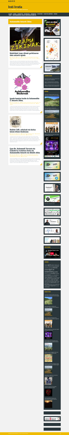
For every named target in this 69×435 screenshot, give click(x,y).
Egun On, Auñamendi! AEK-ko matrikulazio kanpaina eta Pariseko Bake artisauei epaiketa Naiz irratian (52, 82)
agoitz (49, 265)
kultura (48, 279)
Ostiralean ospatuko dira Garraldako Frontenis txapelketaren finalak (50, 387)
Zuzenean (55, 14)
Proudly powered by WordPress (13, 433)
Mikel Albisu (14, 156)
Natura (33, 133)
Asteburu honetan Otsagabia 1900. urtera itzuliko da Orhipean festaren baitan (51, 353)
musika (58, 281)
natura (49, 282)
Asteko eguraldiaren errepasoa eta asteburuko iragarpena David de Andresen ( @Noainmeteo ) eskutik (52, 109)
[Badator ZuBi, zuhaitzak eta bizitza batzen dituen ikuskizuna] (15, 121)
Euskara (37, 57)
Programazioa (33, 14)
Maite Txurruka (19, 134)
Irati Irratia (15, 6)
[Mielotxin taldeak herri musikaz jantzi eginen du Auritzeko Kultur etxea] (52, 146)
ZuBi (21, 134)
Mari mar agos (54, 279)
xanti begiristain (52, 285)
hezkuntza (53, 276)
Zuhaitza (24, 134)
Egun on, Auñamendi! (25, 154)
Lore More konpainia (25, 58)
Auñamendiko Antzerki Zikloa (17, 58)
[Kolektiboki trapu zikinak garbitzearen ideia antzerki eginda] (25, 39)
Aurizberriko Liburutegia (51, 266)
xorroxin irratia (18, 156)
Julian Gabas (51, 278)
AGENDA (10, 15)
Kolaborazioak (27, 14)
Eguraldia (55, 272)
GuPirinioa (52, 275)
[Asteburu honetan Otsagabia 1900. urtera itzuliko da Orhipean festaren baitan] (48, 358)
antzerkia (11, 103)
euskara (49, 275)
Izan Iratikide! (40, 14)
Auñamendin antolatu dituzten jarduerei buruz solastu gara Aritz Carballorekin (52, 79)
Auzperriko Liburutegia (49, 267)
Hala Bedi (55, 275)
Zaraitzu (48, 286)
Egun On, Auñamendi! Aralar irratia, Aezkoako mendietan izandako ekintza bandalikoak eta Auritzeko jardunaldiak (52, 85)
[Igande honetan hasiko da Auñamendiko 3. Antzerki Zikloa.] (22, 83)
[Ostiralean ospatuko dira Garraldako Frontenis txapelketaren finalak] (48, 392)
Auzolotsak (57, 266)
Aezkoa (23, 57)
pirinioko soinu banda (53, 284)
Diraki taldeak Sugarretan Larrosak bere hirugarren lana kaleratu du (51, 376)
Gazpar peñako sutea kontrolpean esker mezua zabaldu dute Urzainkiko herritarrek (51, 341)
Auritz (27, 57)
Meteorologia (54, 281)
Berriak (14, 14)
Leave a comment (29, 134)
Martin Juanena (48, 281)
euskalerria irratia (25, 155)
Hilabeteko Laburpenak (48, 14)
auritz (58, 265)
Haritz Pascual (31, 155)
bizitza (15, 134)
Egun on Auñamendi (20, 155)
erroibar (49, 273)
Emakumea (46, 273)
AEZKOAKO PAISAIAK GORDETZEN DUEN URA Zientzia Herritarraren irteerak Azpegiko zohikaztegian (52, 95)
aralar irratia (54, 265)
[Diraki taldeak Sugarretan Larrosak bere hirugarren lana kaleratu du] (48, 381)
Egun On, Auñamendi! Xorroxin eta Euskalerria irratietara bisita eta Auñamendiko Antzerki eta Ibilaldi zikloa (25, 150)
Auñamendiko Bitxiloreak (25, 103)
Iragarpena (50, 277)
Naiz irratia (46, 282)
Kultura (11, 58)
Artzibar (25, 57)
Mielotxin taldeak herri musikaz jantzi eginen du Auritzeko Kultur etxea (52, 135)
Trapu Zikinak (34, 58)
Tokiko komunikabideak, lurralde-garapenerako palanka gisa (24, 15)
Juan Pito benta (57, 277)
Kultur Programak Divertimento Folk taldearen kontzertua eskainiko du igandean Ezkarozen (52, 121)
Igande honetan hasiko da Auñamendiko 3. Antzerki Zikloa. (24, 99)
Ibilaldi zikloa (35, 155)
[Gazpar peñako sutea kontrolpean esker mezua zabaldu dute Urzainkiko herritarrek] (48, 346)
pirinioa (47, 284)
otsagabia (58, 282)
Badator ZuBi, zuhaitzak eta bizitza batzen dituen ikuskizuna (23, 130)
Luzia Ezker (30, 58)
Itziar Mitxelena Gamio (32, 103)
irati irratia (53, 277)
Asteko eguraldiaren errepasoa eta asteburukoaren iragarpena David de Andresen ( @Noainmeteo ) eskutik (51, 399)
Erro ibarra (34, 57)
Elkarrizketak (20, 14)
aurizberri (46, 266)
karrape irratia (56, 278)
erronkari (53, 273)
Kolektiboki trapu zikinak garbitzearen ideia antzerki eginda (24, 54)
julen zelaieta (47, 278)
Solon (23, 433)
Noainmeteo (53, 282)
